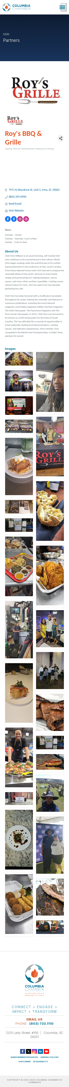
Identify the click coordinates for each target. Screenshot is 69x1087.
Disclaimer (25, 1062)
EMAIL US (34, 1019)
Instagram (34, 1051)
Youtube (46, 1051)
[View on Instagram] (20, 221)
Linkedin (40, 1051)
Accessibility (40, 1062)
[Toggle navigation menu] (63, 7)
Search (56, 7)
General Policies (49, 1057)
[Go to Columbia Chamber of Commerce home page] (17, 7)
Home (6, 34)
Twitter (28, 1051)
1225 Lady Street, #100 (22, 1033)
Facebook (22, 1051)
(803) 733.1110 (41, 1024)
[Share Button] (60, 138)
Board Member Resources (24, 1057)
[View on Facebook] (8, 221)
